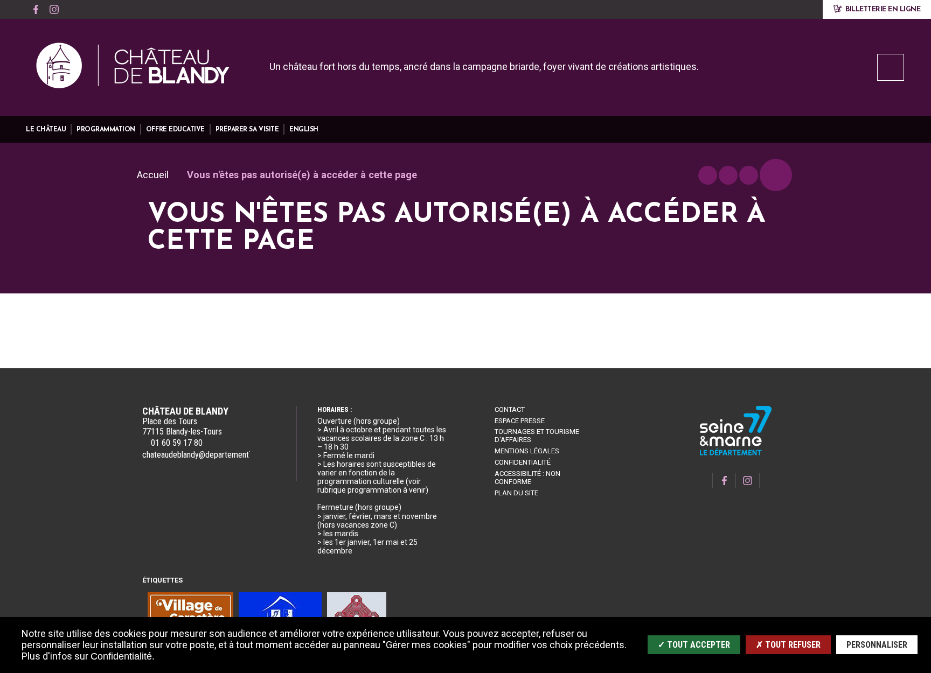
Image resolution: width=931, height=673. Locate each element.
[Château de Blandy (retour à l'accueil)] (133, 68)
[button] (45, 129)
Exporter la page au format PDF (728, 175)
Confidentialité (523, 462)
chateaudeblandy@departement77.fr (203, 455)
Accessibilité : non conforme (527, 477)
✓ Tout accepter (694, 645)
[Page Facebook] (35, 9)
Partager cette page (776, 175)
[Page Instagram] (53, 9)
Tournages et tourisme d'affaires (537, 435)
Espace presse (520, 421)
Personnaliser (876, 645)
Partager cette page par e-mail (748, 175)
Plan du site (516, 493)
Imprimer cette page (707, 175)
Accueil (153, 174)
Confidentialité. (123, 656)
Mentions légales (527, 451)
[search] (890, 67)
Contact (510, 409)
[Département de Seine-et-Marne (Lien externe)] (736, 454)
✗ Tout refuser (788, 645)
